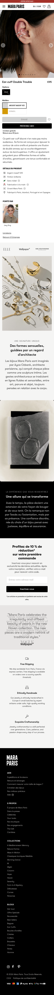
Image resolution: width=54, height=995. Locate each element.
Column (10, 870)
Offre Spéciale (13, 912)
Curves (10, 892)
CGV (9, 978)
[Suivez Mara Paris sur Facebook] (14, 966)
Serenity (10, 881)
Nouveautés (12, 916)
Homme (10, 952)
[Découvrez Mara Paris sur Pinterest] (19, 966)
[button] (19, 74)
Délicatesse (12, 889)
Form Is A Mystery (15, 885)
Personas (11, 896)
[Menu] (4, 6)
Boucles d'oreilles (14, 931)
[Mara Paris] (16, 6)
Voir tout (11, 909)
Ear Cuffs (11, 927)
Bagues (10, 923)
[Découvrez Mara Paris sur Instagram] (8, 966)
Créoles (10, 934)
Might (9, 867)
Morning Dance (13, 860)
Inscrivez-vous (27, 589)
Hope (9, 874)
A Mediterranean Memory (18, 845)
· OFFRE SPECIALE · (27, 1)
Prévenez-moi (27, 126)
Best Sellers (12, 920)
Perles (9, 949)
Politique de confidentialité (24, 978)
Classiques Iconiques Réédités (20, 856)
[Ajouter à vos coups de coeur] (49, 119)
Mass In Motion (13, 852)
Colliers (10, 938)
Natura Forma (13, 849)
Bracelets (11, 941)
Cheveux (11, 945)
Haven (10, 878)
